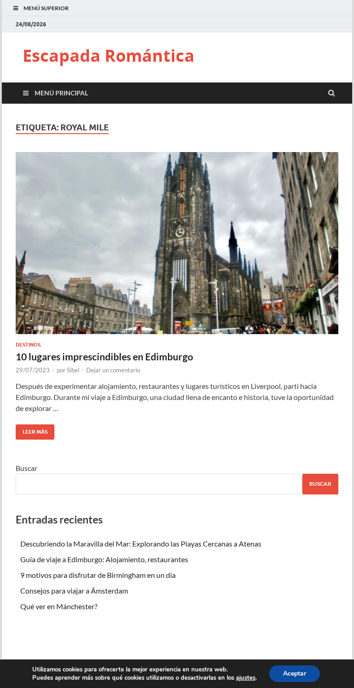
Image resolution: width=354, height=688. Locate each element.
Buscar (26, 468)
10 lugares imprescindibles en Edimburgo (104, 356)
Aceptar (294, 673)
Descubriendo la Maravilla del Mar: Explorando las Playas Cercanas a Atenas (140, 543)
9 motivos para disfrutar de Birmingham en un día (98, 574)
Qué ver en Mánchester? (58, 606)
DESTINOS (28, 344)
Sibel (73, 370)
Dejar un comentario (113, 370)
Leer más (31, 429)
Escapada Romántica (109, 55)
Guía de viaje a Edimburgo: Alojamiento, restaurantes (104, 559)
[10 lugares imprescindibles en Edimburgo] (177, 247)
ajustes (245, 678)
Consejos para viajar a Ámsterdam (74, 590)
